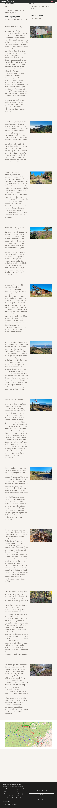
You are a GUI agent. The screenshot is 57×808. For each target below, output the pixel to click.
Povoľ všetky (41, 799)
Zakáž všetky (41, 795)
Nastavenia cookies (42, 790)
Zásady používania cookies (10, 804)
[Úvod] (8, 1)
